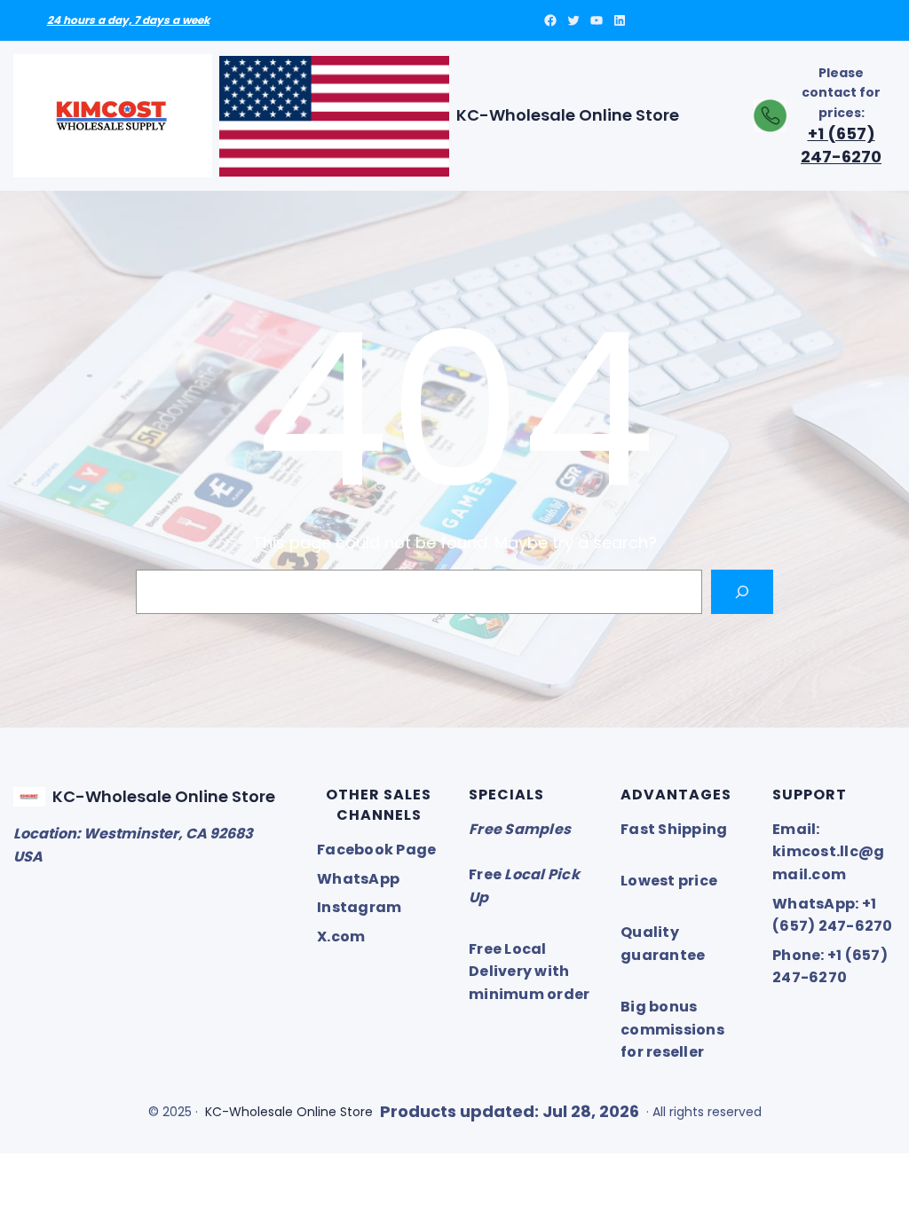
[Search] (742, 591)
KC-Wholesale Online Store (567, 115)
